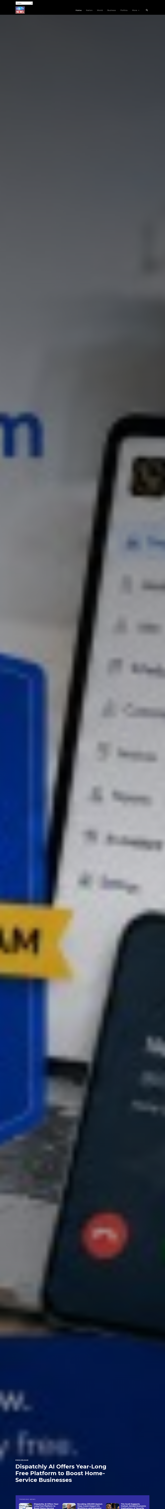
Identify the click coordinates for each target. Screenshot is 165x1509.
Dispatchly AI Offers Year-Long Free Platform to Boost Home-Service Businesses (60, 1473)
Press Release (21, 1460)
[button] (146, 10)
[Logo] (20, 10)
